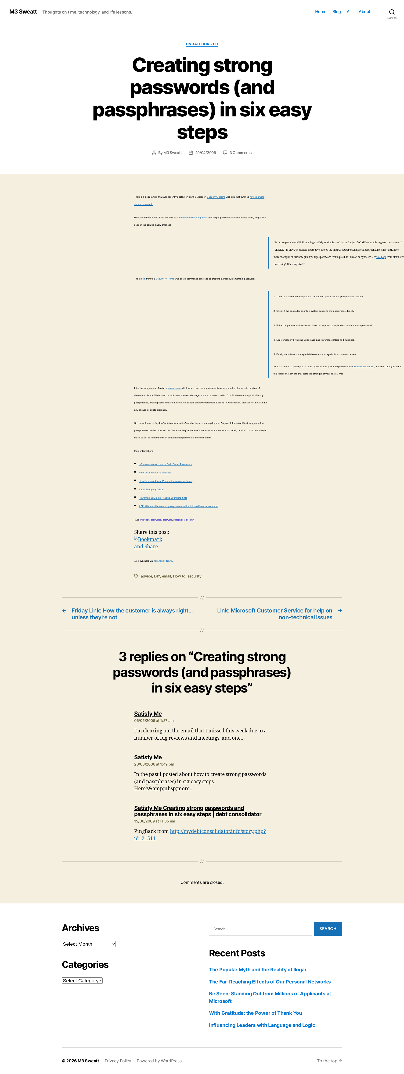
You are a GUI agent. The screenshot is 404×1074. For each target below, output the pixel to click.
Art (350, 11)
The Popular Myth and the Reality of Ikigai (257, 970)
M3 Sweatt (23, 11)
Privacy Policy (118, 1060)
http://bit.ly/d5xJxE (163, 561)
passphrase (174, 388)
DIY (157, 576)
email (166, 576)
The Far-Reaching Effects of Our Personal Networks (270, 982)
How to (179, 576)
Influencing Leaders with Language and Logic (262, 1025)
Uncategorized (202, 44)
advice (146, 576)
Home (321, 11)
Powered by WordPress (159, 1060)
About (365, 11)
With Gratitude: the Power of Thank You (255, 1013)
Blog (336, 11)
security (195, 576)
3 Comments (241, 152)
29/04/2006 (205, 152)
